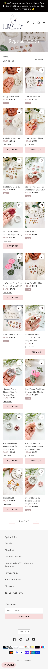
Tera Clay (27, 661)
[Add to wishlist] (19, 70)
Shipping (9, 586)
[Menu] (43, 22)
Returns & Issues (13, 556)
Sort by (6, 57)
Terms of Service (13, 579)
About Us (9, 550)
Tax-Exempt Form (14, 593)
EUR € (23, 632)
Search (8, 543)
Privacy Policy (11, 573)
